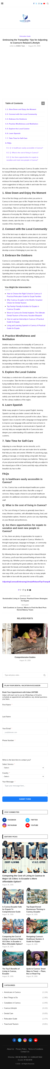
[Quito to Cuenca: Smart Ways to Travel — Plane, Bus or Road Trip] (37, 958)
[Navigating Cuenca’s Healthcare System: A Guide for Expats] (37, 926)
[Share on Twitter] (25, 590)
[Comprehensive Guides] (25, 638)
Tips (41, 582)
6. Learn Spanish (13, 133)
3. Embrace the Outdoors (17, 119)
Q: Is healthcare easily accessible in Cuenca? (26, 148)
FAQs (9, 143)
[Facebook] (33, 3)
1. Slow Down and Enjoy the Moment (21, 109)
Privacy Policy (21, 1049)
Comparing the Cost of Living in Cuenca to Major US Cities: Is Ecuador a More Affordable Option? (23, 879)
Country (5, 773)
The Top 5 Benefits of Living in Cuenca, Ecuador (11, 971)
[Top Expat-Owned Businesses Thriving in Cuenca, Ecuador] (37, 896)
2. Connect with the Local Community (22, 114)
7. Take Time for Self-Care (17, 138)
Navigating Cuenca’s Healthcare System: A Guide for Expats (35, 939)
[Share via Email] (30, 590)
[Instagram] (39, 3)
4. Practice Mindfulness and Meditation (22, 124)
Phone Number (8, 740)
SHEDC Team (20, 46)
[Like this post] (20, 590)
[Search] (48, 3)
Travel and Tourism (26, 1024)
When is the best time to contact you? (16, 760)
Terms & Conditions (35, 1049)
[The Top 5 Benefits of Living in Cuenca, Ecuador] (13, 958)
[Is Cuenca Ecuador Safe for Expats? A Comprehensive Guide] (13, 896)
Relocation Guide (26, 1019)
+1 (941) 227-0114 (36, 1057)
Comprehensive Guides (25, 657)
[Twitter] (36, 3)
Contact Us (25, 1052)
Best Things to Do (26, 997)
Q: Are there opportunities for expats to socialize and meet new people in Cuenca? (22, 158)
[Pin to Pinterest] (27, 590)
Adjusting (6, 582)
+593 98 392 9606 (21, 1057)
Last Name (6, 717)
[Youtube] (44, 3)
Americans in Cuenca (26, 992)
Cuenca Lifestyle (26, 1008)
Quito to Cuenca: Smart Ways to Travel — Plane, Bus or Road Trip (36, 971)
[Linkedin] (41, 3)
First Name (6, 705)
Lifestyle (29, 582)
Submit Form (25, 799)
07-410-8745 (28, 1060)
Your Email (6, 728)
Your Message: (8, 782)
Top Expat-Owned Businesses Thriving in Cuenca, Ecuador (35, 909)
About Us (10, 1049)
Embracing (21, 582)
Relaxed (36, 582)
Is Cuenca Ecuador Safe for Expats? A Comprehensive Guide (12, 909)
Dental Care (26, 1013)
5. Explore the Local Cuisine (18, 129)
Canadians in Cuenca (26, 1003)
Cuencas (13, 582)
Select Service (7, 764)
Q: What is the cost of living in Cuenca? (24, 153)
